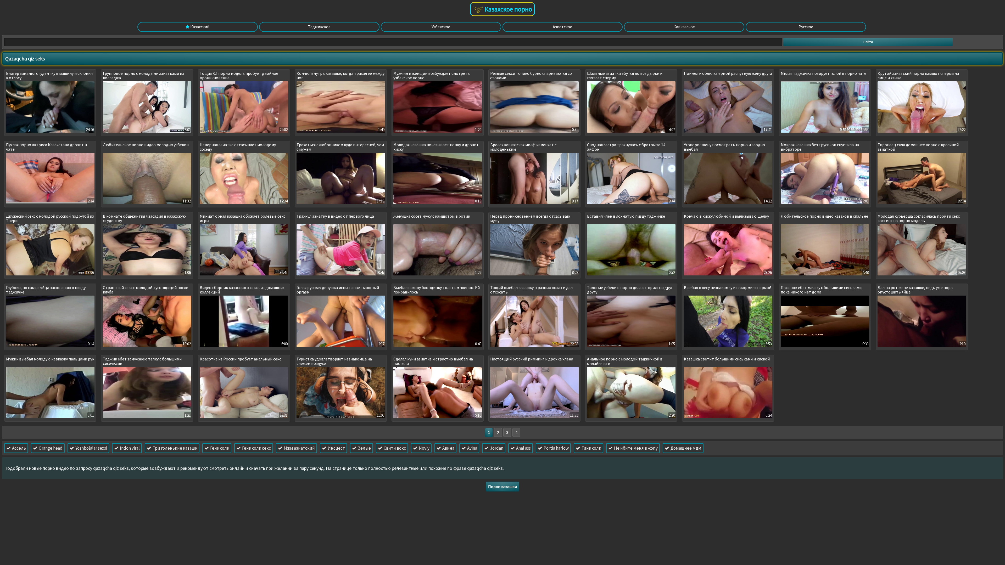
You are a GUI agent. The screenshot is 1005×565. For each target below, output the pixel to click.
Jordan (496, 448)
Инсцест (336, 448)
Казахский (199, 26)
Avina (471, 448)
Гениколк (219, 448)
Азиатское (562, 26)
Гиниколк (591, 448)
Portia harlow (556, 448)
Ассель (18, 448)
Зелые (364, 448)
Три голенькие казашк (174, 448)
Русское (806, 26)
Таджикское (319, 26)
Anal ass (523, 448)
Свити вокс (394, 448)
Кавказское (684, 26)
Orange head (50, 448)
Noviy (423, 448)
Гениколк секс (256, 448)
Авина (448, 448)
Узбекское (441, 26)
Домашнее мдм (685, 448)
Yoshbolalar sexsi (91, 448)
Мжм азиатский (299, 448)
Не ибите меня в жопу (635, 448)
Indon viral (129, 448)
